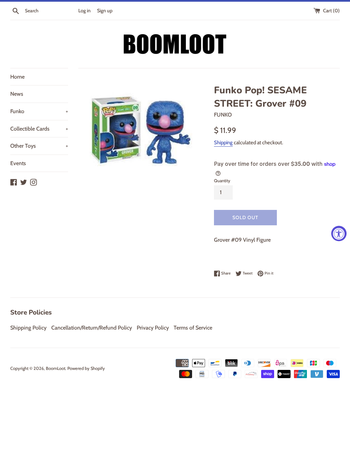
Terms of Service (193, 327)
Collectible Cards (39, 128)
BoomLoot (55, 368)
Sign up (104, 11)
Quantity (222, 180)
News (16, 94)
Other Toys (39, 146)
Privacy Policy (153, 327)
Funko (39, 111)
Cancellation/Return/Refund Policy (91, 327)
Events (18, 163)
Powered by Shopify (86, 368)
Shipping (223, 142)
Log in (84, 11)
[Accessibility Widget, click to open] (339, 233)
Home (17, 77)
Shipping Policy (28, 327)
